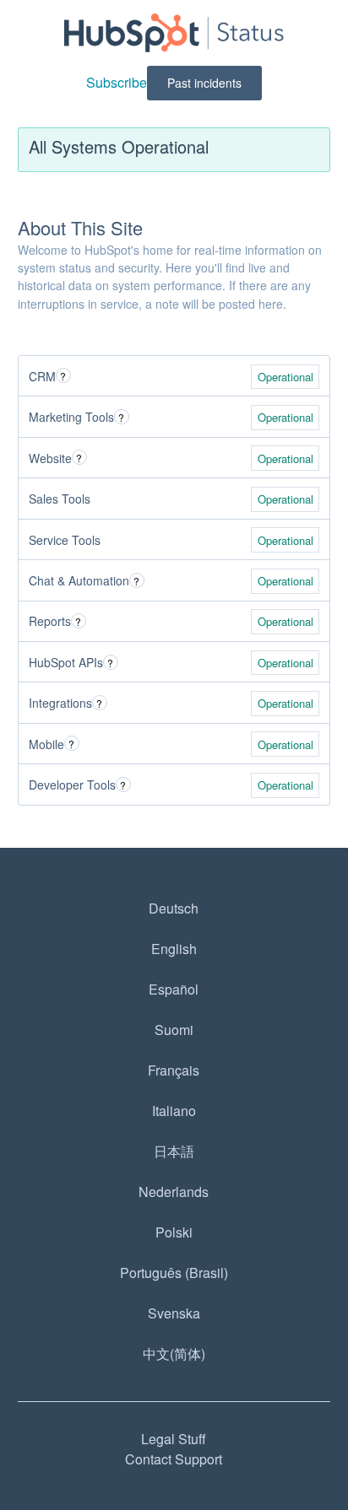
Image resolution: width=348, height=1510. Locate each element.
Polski (174, 1232)
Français (173, 1070)
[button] (116, 82)
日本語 (174, 1151)
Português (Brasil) (174, 1272)
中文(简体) (174, 1353)
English (174, 948)
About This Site (80, 227)
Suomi (174, 1029)
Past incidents (204, 82)
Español (173, 989)
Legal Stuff (173, 1438)
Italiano (174, 1110)
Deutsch (173, 908)
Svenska (174, 1313)
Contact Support (173, 1459)
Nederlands (174, 1191)
